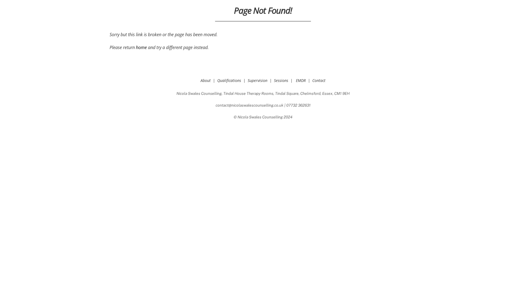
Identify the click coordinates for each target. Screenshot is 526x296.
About (206, 80)
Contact (318, 80)
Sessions (281, 80)
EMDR (301, 80)
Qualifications (229, 80)
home (141, 47)
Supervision (257, 80)
